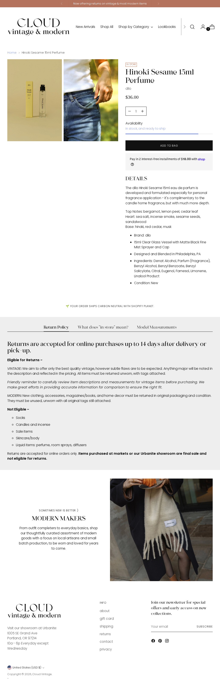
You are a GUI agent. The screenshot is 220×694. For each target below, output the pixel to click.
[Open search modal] (192, 27)
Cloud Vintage (42, 674)
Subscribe (205, 626)
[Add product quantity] (129, 111)
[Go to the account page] (201, 27)
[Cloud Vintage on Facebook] (153, 641)
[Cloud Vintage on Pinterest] (160, 641)
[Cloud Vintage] (38, 27)
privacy (106, 649)
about (105, 610)
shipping (106, 626)
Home (12, 52)
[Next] (158, 3)
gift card (107, 618)
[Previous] (61, 3)
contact (106, 641)
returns (105, 634)
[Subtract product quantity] (142, 111)
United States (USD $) (26, 667)
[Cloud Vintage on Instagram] (167, 641)
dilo (128, 88)
